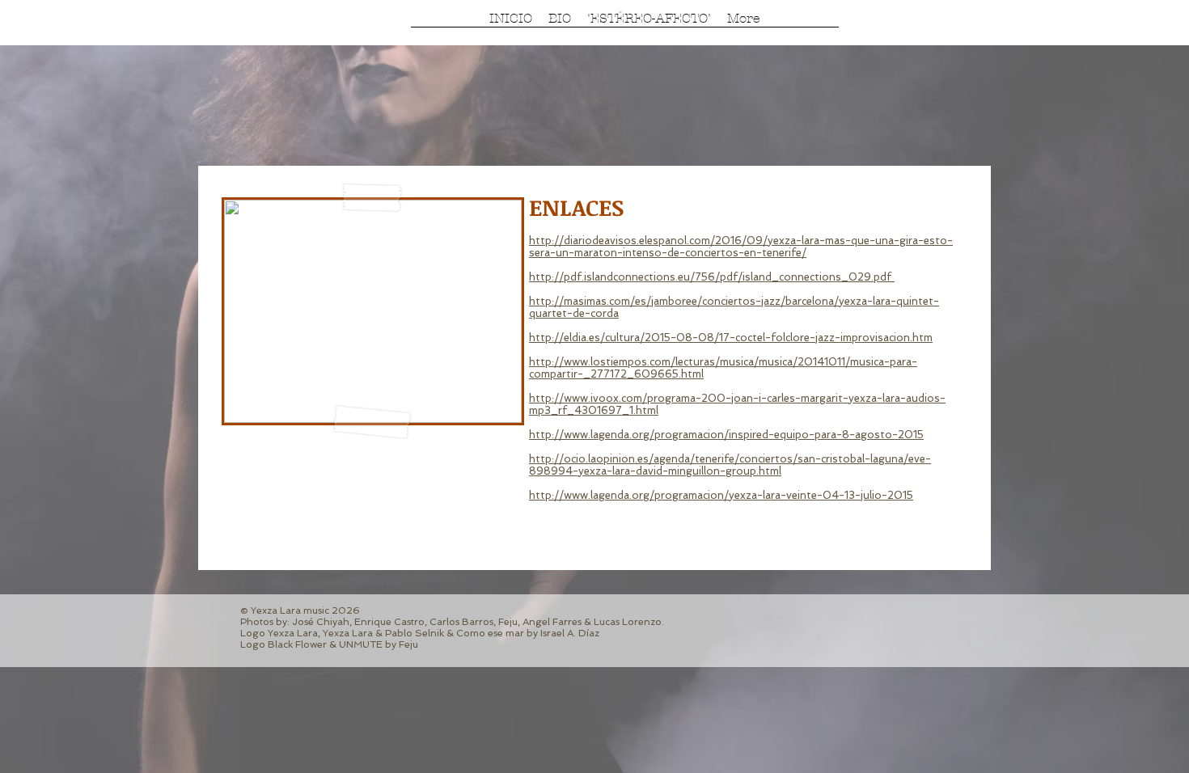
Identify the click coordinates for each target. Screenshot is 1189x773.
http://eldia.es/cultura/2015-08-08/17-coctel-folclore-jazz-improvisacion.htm (731, 338)
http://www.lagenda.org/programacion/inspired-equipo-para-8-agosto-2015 (726, 435)
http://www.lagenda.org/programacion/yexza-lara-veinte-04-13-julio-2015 (721, 495)
